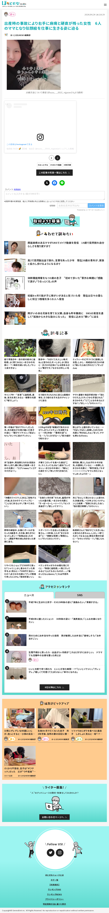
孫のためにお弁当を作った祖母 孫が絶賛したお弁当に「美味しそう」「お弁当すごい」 (65, 637)
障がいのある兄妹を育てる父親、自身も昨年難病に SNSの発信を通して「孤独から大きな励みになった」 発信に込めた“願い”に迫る (65, 314)
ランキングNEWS (54, 894)
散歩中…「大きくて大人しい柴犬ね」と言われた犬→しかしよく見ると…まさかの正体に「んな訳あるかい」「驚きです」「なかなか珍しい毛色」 (54, 365)
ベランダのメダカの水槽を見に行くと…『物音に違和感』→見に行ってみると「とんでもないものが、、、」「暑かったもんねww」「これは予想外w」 (54, 571)
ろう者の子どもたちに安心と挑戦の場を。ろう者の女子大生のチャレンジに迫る (54, 397)
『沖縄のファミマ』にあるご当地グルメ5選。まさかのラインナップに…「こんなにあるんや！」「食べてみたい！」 (20, 502)
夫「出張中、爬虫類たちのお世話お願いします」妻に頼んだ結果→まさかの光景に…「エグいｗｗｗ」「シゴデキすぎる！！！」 (20, 466)
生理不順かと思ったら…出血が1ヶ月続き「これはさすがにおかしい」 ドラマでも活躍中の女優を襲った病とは (65, 654)
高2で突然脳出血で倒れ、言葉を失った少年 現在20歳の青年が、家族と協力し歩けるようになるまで (66, 262)
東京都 (68, 165)
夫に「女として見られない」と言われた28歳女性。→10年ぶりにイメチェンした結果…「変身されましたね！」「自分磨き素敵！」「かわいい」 (89, 502)
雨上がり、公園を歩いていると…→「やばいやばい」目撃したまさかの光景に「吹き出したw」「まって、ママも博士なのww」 (88, 431)
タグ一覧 (54, 880)
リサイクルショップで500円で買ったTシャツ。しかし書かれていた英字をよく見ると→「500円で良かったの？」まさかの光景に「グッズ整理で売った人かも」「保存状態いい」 (20, 571)
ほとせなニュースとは (54, 875)
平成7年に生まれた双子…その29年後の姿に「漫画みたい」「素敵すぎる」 (63, 602)
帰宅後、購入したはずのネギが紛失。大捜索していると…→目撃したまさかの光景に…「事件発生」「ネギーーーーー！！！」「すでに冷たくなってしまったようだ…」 (88, 468)
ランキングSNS (54, 889)
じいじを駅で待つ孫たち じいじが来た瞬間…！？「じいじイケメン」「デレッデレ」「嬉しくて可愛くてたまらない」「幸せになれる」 (64, 670)
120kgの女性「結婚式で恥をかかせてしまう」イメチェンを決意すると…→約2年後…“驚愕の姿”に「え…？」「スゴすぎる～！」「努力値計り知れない (54, 433)
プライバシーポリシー (54, 899)
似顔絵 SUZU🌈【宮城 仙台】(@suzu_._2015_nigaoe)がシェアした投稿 (40, 149)
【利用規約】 (54, 884)
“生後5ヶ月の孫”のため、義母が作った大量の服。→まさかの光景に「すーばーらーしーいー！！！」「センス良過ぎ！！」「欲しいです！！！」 (54, 502)
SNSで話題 (57, 165)
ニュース (29, 595)
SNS (80, 595)
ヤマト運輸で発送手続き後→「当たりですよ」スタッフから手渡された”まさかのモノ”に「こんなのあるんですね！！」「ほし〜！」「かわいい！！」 (88, 399)
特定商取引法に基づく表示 (54, 904)
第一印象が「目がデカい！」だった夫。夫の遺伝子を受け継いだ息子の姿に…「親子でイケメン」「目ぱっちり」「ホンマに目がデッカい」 (19, 431)
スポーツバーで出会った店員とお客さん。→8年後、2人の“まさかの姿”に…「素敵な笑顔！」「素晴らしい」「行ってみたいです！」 (53, 534)
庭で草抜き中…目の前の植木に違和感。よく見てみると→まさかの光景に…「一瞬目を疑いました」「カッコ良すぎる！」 (19, 363)
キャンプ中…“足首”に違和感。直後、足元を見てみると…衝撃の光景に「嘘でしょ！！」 (20, 397)
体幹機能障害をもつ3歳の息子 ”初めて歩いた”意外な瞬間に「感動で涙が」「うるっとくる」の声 (65, 279)
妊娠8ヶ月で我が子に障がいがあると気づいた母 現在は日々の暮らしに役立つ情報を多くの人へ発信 (65, 297)
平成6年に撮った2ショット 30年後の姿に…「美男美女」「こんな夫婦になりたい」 (65, 620)
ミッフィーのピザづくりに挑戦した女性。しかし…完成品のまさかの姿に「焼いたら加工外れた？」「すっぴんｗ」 (88, 363)
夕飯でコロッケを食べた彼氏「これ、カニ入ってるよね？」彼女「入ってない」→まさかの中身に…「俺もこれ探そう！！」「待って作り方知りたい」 (54, 468)
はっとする (43, 165)
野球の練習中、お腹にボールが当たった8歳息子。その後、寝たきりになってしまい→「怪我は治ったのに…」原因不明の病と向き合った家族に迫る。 (20, 536)
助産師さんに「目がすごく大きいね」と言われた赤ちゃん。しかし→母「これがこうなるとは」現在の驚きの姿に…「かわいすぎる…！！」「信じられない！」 (88, 536)
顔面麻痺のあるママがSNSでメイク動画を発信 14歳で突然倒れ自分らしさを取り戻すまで (66, 244)
